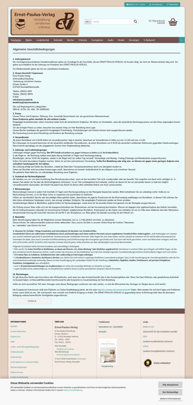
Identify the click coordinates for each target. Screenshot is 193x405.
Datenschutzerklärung (72, 390)
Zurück (32, 301)
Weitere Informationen (170, 398)
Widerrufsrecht (17, 352)
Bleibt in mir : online (136, 4)
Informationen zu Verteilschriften (25, 362)
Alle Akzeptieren (170, 385)
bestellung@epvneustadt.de (68, 355)
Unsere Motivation (18, 331)
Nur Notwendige (170, 392)
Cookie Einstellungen (19, 377)
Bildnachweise (17, 372)
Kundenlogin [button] (156, 4)
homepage (81, 359)
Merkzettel (173, 4)
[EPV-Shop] (45, 22)
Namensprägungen (19, 367)
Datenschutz (16, 357)
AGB (12, 342)
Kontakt (14, 326)
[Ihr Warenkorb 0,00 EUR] (166, 17)
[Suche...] (135, 21)
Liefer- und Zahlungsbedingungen (25, 347)
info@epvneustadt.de (65, 349)
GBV (145, 336)
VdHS (145, 346)
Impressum (15, 336)
